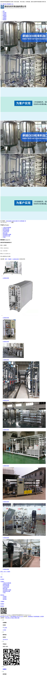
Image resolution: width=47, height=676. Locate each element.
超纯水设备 (5, 233)
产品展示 (4, 13)
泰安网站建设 (37, 616)
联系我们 (4, 19)
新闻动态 (4, 15)
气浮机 (4, 237)
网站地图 (9, 4)
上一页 (3, 571)
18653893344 (5, 639)
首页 (4, 11)
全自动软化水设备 (6, 235)
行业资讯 (4, 597)
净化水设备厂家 (16, 220)
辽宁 (10, 617)
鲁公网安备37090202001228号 (17, 616)
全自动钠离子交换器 (7, 234)
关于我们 (4, 12)
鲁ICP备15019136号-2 (4, 616)
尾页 (9, 571)
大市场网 (42, 616)
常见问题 (4, 599)
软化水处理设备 (6, 230)
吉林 (8, 617)
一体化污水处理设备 (7, 227)
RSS (1, 4)
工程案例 (4, 16)
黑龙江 (12, 617)
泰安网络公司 (31, 616)
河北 (6, 617)
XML (12, 4)
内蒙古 (15, 617)
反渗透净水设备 (6, 228)
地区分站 (4, 4)
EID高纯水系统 (6, 231)
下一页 (7, 571)
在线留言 (4, 18)
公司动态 (4, 596)
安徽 (18, 617)
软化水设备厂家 (9, 220)
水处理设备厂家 (22, 220)
